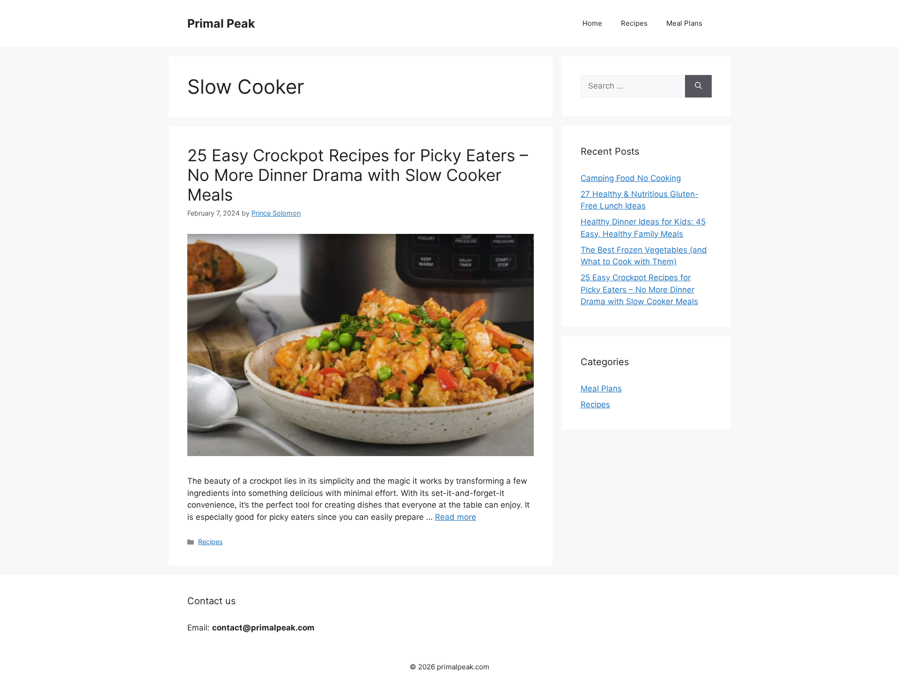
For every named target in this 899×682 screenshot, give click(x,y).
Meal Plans (684, 23)
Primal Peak (221, 23)
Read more (455, 517)
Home (592, 23)
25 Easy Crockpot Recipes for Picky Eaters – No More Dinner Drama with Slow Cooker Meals (357, 174)
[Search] (698, 86)
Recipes (634, 23)
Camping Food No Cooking (631, 178)
